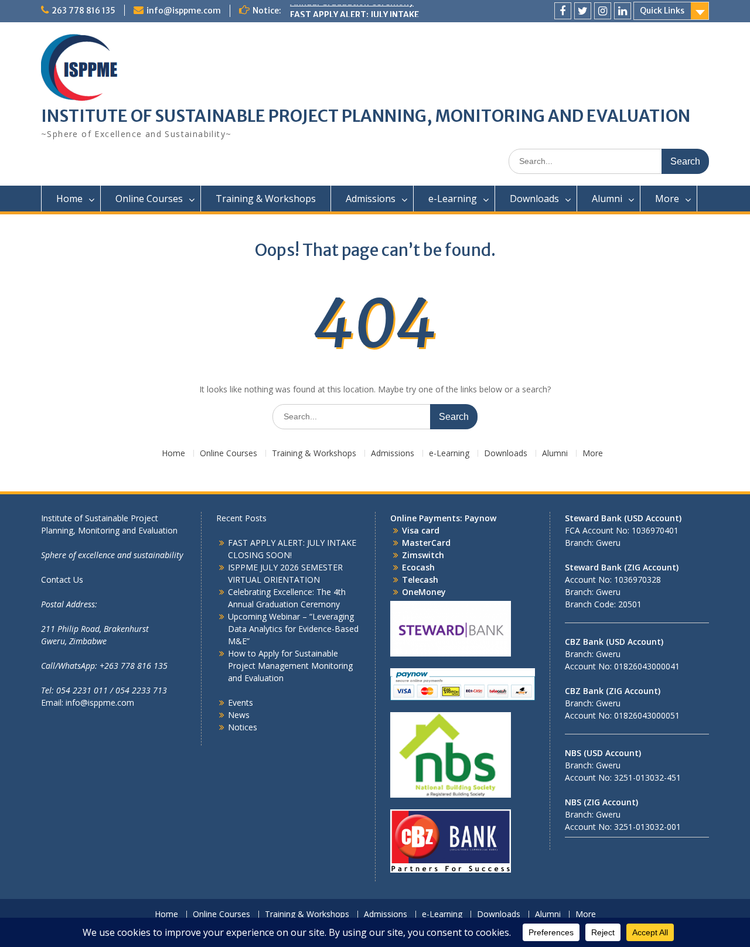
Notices (242, 727)
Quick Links (662, 10)
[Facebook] (562, 10)
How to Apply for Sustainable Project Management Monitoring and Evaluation (290, 665)
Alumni (607, 198)
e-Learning (452, 198)
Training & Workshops (266, 198)
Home (69, 198)
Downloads (534, 198)
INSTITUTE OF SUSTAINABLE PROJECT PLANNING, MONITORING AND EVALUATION (365, 116)
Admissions (371, 198)
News (239, 714)
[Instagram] (602, 10)
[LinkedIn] (622, 10)
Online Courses (149, 198)
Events (240, 702)
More (667, 198)
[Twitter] (582, 10)
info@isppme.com (183, 10)
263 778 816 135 (83, 10)
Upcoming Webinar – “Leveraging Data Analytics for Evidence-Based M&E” (293, 629)
